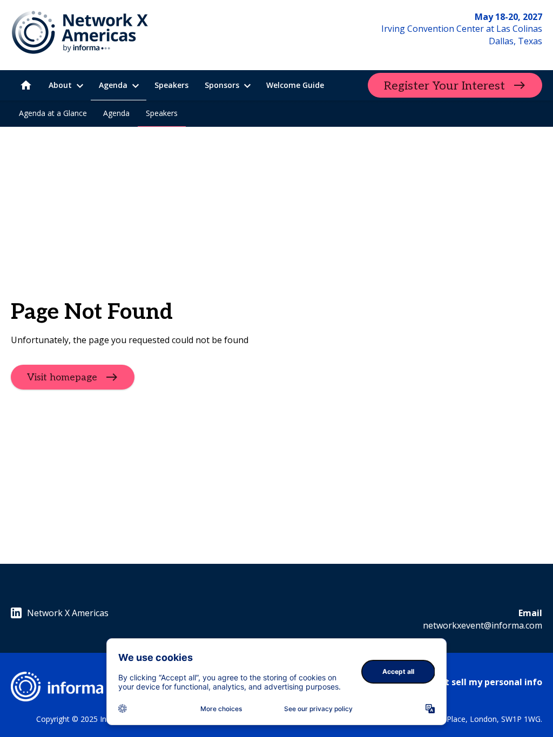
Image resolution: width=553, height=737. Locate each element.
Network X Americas (68, 613)
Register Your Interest (444, 86)
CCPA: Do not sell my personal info (467, 682)
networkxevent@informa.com (482, 625)
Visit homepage (62, 377)
